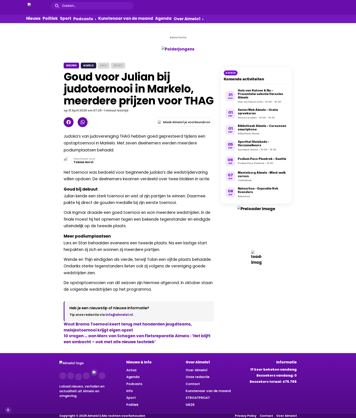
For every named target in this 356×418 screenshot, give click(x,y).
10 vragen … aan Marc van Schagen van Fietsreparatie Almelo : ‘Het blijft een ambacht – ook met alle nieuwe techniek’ (137, 339)
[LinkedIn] (78, 376)
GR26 (190, 404)
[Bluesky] (94, 372)
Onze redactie (198, 377)
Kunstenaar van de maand (125, 18)
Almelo (88, 65)
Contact (193, 384)
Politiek (50, 18)
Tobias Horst (84, 162)
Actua (131, 370)
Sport (65, 18)
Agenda (163, 18)
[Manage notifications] (8, 410)
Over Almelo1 (187, 19)
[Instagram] (70, 375)
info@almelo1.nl (119, 315)
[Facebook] (69, 122)
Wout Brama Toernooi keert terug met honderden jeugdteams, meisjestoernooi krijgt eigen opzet (128, 327)
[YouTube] (86, 375)
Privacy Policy (245, 416)
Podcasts (83, 19)
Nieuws (33, 18)
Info (103, 65)
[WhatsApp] (83, 122)
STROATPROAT (198, 397)
